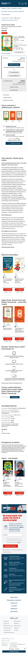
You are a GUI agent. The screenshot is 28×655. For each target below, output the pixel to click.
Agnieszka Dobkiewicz (7, 486)
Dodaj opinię (14, 397)
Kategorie (4, 8)
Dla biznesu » (12, 574)
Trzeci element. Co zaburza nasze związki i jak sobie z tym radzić (15, 130)
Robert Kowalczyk (20, 127)
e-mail (4, 535)
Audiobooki (14, 8)
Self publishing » (13, 587)
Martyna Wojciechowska (20, 486)
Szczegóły (7, 97)
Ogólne (8, 433)
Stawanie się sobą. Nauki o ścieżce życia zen (19, 280)
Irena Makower (6, 282)
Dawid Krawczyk (17, 37)
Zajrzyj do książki (5, 53)
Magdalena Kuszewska (17, 132)
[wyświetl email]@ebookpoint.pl (19, 644)
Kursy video (4, 11)
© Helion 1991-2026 (5, 640)
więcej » (19, 542)
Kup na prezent (14, 72)
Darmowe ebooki (5, 14)
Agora (22, 40)
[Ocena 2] (15, 43)
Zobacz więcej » (7, 552)
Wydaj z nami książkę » (14, 562)
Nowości (16, 11)
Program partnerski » (14, 556)
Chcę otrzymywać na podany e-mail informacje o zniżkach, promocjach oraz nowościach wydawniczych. (14, 540)
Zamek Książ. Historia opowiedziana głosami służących (7, 484)
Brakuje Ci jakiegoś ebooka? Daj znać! (17, 580)
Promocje (10, 11)
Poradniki (3, 433)
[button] (25, 266)
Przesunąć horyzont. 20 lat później (19, 484)
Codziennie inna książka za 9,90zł (9, 20)
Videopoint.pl (8, 628)
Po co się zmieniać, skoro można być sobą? (7, 280)
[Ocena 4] (18, 43)
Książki (20, 8)
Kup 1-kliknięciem (14, 75)
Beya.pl (17, 628)
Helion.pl (7, 621)
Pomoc (20, 383)
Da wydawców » (13, 568)
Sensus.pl (7, 623)
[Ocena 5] (20, 43)
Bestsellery (21, 11)
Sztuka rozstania (10, 135)
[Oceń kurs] (5, 397)
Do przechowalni (14, 90)
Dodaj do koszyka (14, 64)
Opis (6, 94)
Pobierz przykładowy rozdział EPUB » (10, 424)
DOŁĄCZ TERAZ (10, 546)
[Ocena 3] (17, 43)
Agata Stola (21, 36)
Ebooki (9, 8)
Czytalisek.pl (8, 630)
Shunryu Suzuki (18, 282)
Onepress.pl (18, 621)
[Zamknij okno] (24, 649)
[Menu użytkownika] (23, 3)
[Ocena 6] (21, 43)
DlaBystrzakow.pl (9, 625)
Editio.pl (17, 623)
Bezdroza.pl (18, 625)
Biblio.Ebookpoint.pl (9, 632)
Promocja (4, 33)
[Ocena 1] (14, 43)
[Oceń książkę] (20, 43)
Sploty (17, 630)
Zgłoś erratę (4, 426)
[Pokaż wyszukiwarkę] (20, 3)
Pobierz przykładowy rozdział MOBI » (10, 425)
